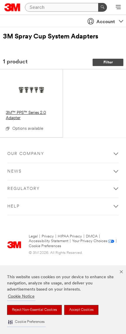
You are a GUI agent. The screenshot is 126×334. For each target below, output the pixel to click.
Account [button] (105, 22)
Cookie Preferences (45, 246)
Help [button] (13, 206)
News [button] (14, 171)
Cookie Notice (21, 296)
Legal (33, 236)
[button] (26, 322)
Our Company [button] (25, 154)
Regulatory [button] (23, 189)
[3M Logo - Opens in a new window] (12, 7)
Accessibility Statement (48, 241)
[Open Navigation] (118, 7)
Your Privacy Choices (89, 241)
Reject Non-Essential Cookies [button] (34, 310)
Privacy (48, 236)
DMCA (92, 236)
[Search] (102, 7)
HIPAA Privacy (70, 236)
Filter (108, 62)
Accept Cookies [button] (81, 310)
